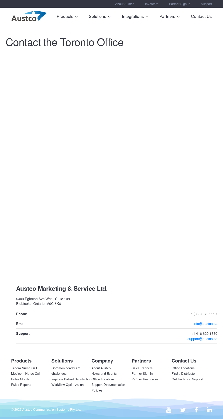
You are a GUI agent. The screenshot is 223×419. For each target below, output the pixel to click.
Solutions (97, 16)
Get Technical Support (187, 379)
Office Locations (103, 379)
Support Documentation (108, 384)
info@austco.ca (205, 323)
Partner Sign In (179, 3)
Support (206, 3)
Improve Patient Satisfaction (71, 379)
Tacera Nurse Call (24, 368)
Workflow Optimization (67, 384)
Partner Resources (145, 379)
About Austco (124, 3)
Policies (97, 390)
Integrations (133, 16)
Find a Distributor (184, 373)
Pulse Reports (21, 384)
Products (65, 16)
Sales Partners (142, 368)
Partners (167, 16)
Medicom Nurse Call (25, 373)
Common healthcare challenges (65, 371)
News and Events (104, 373)
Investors (151, 3)
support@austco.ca (202, 338)
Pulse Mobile (20, 379)
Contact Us (201, 16)
